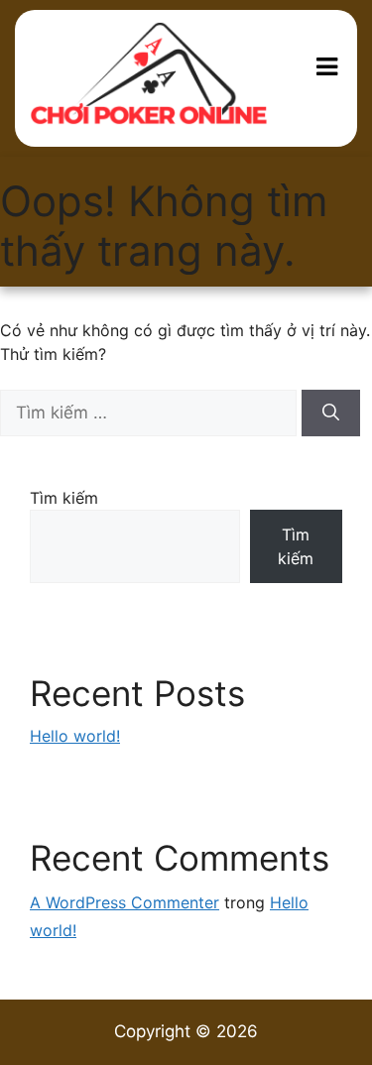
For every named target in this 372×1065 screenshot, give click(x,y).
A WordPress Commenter (124, 902)
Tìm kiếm (64, 498)
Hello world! (75, 736)
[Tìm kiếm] (331, 413)
